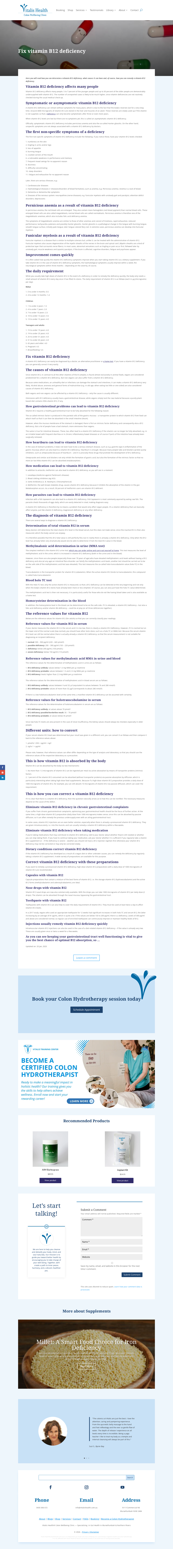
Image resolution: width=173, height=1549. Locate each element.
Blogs (50, 1518)
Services (80, 10)
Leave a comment (86, 957)
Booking (60, 10)
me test (110, 361)
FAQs (85, 1518)
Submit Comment (132, 1274)
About (122, 10)
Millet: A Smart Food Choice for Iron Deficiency (86, 1344)
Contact (134, 10)
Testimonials (96, 10)
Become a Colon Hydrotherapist (117, 1518)
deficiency (51, 114)
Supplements (98, 1311)
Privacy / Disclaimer (90, 1532)
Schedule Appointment (86, 1009)
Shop (70, 10)
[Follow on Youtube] (122, 1487)
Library (109, 10)
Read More (86, 1366)
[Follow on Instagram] (86, 1487)
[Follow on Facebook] (50, 1487)
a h (104, 361)
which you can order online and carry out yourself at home (94, 550)
